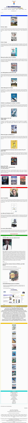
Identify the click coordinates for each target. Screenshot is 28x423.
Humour (20, 314)
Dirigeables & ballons (6, 312)
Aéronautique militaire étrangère (10, 309)
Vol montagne (11, 320)
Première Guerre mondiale (8, 318)
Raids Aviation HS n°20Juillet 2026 (6, 119)
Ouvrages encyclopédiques (14, 394)
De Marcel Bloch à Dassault (22, 311)
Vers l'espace (23, 319)
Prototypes (14, 318)
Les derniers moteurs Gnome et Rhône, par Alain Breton (14, 264)
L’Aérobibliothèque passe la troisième (11, 283)
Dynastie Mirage (15, 312)
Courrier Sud (13, 311)
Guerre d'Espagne (16, 313)
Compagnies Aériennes (4, 311)
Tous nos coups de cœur (14, 233)
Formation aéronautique (21, 312)
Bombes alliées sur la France (17, 310)
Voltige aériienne (16, 320)
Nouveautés (14, 15)
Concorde (9, 311)
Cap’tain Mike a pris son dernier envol (11, 237)
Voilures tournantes (5, 320)
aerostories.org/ (15, 266)
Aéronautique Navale (20, 309)
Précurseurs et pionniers (19, 318)
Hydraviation (24, 314)
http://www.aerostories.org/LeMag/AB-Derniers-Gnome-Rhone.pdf (11, 269)
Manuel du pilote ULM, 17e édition (8, 57)
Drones (11, 312)
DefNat (17, 311)
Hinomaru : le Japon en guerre (7, 314)
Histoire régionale (15, 314)
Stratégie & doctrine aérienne (7, 319)
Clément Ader (24, 310)
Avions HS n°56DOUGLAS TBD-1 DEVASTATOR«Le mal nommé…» (8, 167)
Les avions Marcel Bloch (6, 228)
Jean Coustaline (4, 198)
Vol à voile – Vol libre (22, 320)
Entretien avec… (14, 403)
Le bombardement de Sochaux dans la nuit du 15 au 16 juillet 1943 (13, 150)
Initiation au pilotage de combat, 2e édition (10, 103)
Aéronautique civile (8, 308)
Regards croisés (14, 402)
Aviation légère (18, 307)
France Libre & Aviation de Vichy (8, 313)
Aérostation (11, 310)
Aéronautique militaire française (17, 308)
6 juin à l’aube (4, 42)
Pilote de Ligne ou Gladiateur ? (8, 134)
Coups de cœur (14, 187)
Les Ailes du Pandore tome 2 (7, 213)
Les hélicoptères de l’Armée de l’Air (8, 72)
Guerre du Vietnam (22, 313)
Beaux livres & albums (14, 398)
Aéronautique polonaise (5, 310)
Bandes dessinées (14, 397)
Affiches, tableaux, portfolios (14, 399)
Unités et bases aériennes (16, 319)
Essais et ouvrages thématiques (14, 395)
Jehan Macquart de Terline (7, 87)
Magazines (14, 323)
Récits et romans (14, 393)
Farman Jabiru (4, 26)
